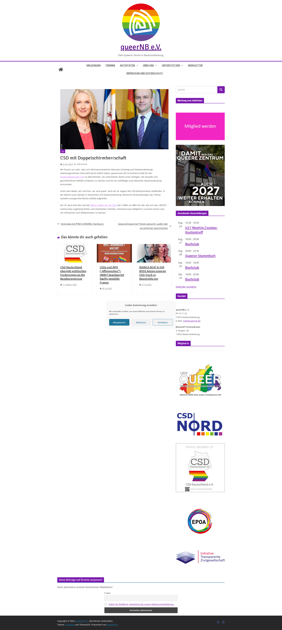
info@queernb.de (191, 320)
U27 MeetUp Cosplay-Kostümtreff (201, 230)
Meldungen (94, 65)
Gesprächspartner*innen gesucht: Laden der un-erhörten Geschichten (143, 226)
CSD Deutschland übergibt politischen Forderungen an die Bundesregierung (73, 273)
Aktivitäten (127, 65)
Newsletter (195, 65)
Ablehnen (141, 322)
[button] (136, 65)
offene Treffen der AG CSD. (103, 205)
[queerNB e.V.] (60, 69)
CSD (62, 151)
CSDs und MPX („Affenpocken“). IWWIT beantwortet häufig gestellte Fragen (112, 274)
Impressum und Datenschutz (144, 73)
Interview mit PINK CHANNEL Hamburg (82, 224)
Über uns (148, 65)
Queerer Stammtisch (200, 256)
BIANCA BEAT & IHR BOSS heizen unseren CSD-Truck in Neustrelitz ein (152, 273)
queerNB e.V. (141, 47)
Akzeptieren (119, 322)
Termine (110, 65)
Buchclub (192, 244)
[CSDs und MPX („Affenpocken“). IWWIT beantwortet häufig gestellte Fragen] (114, 246)
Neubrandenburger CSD (72, 176)
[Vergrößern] (220, 148)
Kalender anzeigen (186, 286)
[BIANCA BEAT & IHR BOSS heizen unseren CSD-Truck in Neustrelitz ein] (153, 246)
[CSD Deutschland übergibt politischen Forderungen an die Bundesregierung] (74, 246)
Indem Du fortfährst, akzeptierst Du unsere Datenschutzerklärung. (141, 604)
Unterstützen (171, 65)
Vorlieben (163, 322)
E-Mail (107, 593)
